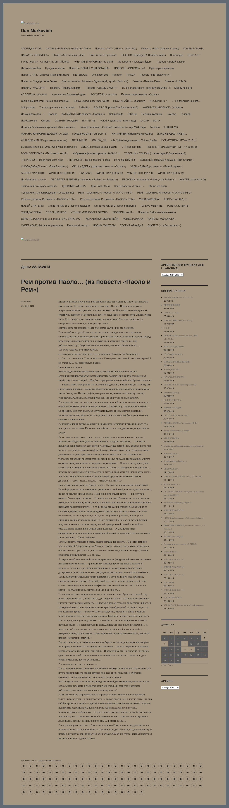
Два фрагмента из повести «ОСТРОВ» (180, 544)
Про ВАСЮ (85, 173)
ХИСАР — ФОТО (150, 120)
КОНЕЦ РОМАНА (193, 48)
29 (165, 660)
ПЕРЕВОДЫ (80, 74)
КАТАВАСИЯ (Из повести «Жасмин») (83, 114)
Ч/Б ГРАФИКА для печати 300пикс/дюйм (134, 140)
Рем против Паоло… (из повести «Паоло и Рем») (86, 285)
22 (165, 654)
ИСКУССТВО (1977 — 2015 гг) (178, 140)
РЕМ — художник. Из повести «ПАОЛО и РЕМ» (105, 192)
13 (198, 643)
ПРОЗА (130, 74)
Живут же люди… (159, 186)
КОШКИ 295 (171, 127)
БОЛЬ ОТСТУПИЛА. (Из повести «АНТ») (44, 153)
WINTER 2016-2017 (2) (110, 173)
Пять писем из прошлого (103, 55)
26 (191, 654)
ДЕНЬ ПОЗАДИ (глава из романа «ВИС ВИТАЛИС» (51, 218)
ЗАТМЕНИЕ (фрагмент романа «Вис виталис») (167, 160)
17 (178, 649)
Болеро (53, 114)
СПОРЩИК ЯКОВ (31, 48)
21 (204, 649)
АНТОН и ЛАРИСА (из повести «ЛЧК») (68, 48)
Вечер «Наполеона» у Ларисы (177, 430)
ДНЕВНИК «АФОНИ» (74, 186)
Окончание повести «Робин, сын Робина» (45, 101)
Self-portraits (28, 107)
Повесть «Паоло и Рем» (146, 81)
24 (178, 654)
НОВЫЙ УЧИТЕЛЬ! (32, 205)
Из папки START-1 (124, 160)
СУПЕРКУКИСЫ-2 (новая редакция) (69, 205)
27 (198, 654)
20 (198, 649)
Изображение (29, 120)
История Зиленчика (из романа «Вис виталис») (48, 127)
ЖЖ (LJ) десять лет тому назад (118, 120)
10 (178, 643)
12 (191, 643)
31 (178, 660)
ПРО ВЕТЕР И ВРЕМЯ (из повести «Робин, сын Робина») (84, 179)
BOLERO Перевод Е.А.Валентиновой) (144, 55)
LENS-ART (193, 55)
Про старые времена (161, 68)
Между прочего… (172, 484)
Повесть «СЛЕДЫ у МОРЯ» (102, 88)
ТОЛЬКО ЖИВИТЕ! (151, 205)
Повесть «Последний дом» (65, 88)
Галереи (117, 74)
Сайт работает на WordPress (49, 760)
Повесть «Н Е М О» (176, 81)
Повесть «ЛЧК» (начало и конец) (160, 48)
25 (185, 654)
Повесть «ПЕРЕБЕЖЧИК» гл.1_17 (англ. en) (172, 146)
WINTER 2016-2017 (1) (62, 173)
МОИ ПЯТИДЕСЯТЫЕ (174, 346)
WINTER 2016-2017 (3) (140, 173)
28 (204, 654)
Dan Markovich (36, 30)
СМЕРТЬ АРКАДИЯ (66, 120)
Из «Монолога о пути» (34, 179)
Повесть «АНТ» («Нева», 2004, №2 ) (116, 48)
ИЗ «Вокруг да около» (173, 354)
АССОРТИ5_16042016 (34, 94)
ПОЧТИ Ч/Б (89, 120)
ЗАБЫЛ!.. (84, 107)
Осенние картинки (151, 114)
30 (171, 660)
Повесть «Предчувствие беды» (39, 81)
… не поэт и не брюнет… (186, 101)
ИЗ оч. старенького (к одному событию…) (146, 88)
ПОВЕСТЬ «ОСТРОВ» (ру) (129, 68)
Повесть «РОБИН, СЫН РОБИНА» (89, 68)
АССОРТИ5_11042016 (104, 94)
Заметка (171, 114)
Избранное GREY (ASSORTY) (89, 133)
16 (171, 649)
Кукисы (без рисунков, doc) (68, 55)
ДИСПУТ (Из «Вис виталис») (164, 225)
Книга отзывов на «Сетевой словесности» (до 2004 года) (113, 127)
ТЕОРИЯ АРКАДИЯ (175, 199)
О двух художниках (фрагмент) (91, 101)
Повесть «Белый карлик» (171, 61)
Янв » (170, 665)
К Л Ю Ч (167, 328)
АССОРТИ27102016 (33, 173)
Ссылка (45, 120)
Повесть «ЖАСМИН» (33, 88)
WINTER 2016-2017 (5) (193, 179)
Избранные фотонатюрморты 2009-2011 (96, 153)
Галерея (185, 114)
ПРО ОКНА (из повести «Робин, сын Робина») (148, 179)
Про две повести (55, 68)
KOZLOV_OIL (98, 140)
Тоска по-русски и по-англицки (56, 107)
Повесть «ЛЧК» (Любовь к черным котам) (45, 74)
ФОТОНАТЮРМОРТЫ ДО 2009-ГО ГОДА (44, 133)
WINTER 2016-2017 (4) (171, 173)
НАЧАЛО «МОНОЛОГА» (35, 55)
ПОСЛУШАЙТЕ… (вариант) (129, 101)
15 (165, 649)
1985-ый (132, 114)
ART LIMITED (79, 140)
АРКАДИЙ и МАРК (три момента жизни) (44, 140)
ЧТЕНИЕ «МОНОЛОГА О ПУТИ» (90, 212)
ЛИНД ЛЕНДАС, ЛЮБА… (172, 133)
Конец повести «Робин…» (129, 186)
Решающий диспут (78, 225)
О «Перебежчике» (132, 146)
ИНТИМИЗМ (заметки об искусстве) (132, 133)
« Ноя (163, 665)
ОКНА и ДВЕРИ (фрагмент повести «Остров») (99, 166)
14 (204, 643)
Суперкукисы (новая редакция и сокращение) (47, 192)
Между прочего (183, 88)
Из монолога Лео (31, 68)
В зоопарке (176, 55)
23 (171, 654)
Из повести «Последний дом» (135, 61)
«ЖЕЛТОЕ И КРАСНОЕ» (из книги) (93, 61)
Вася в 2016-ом (170, 551)
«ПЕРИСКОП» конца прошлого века (42, 160)
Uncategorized (100, 74)
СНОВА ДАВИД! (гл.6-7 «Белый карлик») (44, 166)
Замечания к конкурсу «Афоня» (39, 186)
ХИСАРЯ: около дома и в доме (99, 146)
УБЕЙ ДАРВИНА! (149, 199)
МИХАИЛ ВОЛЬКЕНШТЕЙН (102, 218)
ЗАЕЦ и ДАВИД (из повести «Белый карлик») (156, 166)
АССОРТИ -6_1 (159, 101)
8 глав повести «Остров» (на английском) (45, 61)
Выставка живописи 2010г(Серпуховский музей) (49, 146)
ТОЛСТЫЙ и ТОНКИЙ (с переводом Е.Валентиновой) (155, 153)
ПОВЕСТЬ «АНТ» (123, 212)
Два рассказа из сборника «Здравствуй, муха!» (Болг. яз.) (95, 81)
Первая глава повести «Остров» (140, 94)
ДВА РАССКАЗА (100, 186)
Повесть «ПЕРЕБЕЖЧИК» (155, 74)
